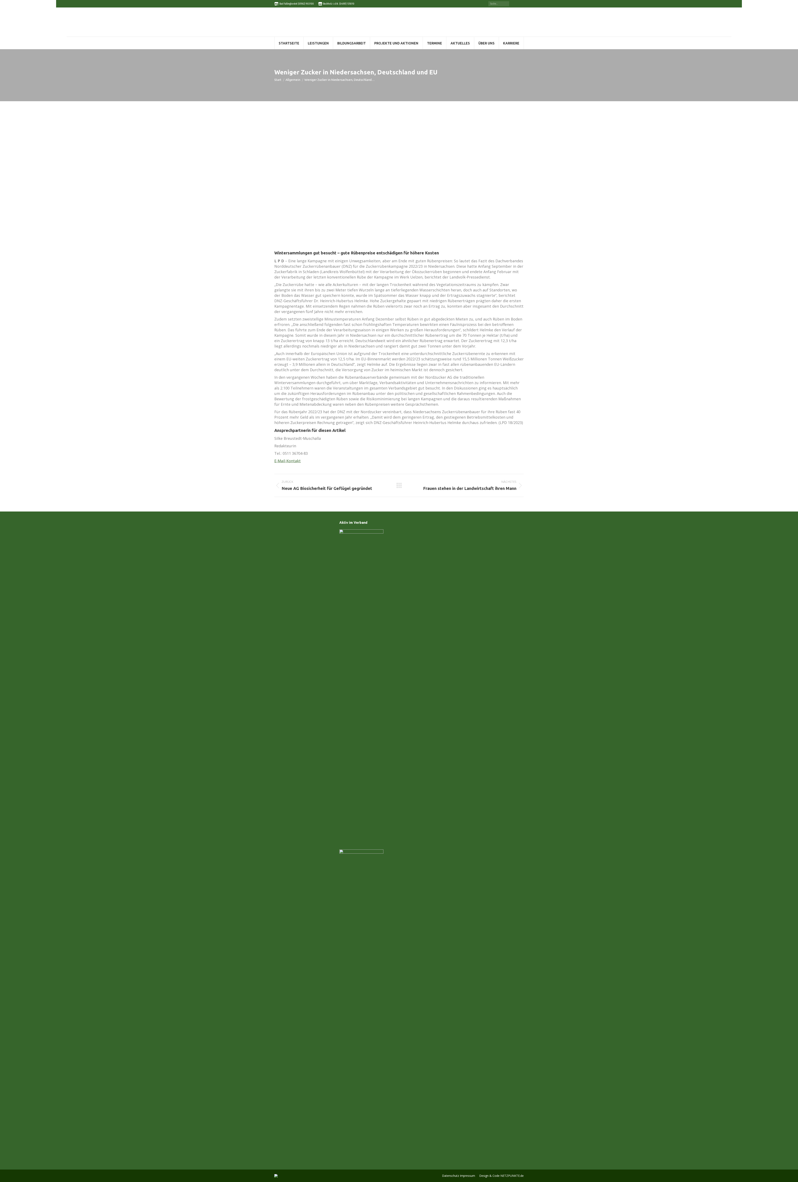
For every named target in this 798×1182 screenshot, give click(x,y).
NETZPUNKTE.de (512, 1176)
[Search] (506, 3)
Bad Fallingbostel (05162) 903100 (297, 3)
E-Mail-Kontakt (287, 460)
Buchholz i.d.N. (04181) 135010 (338, 3)
